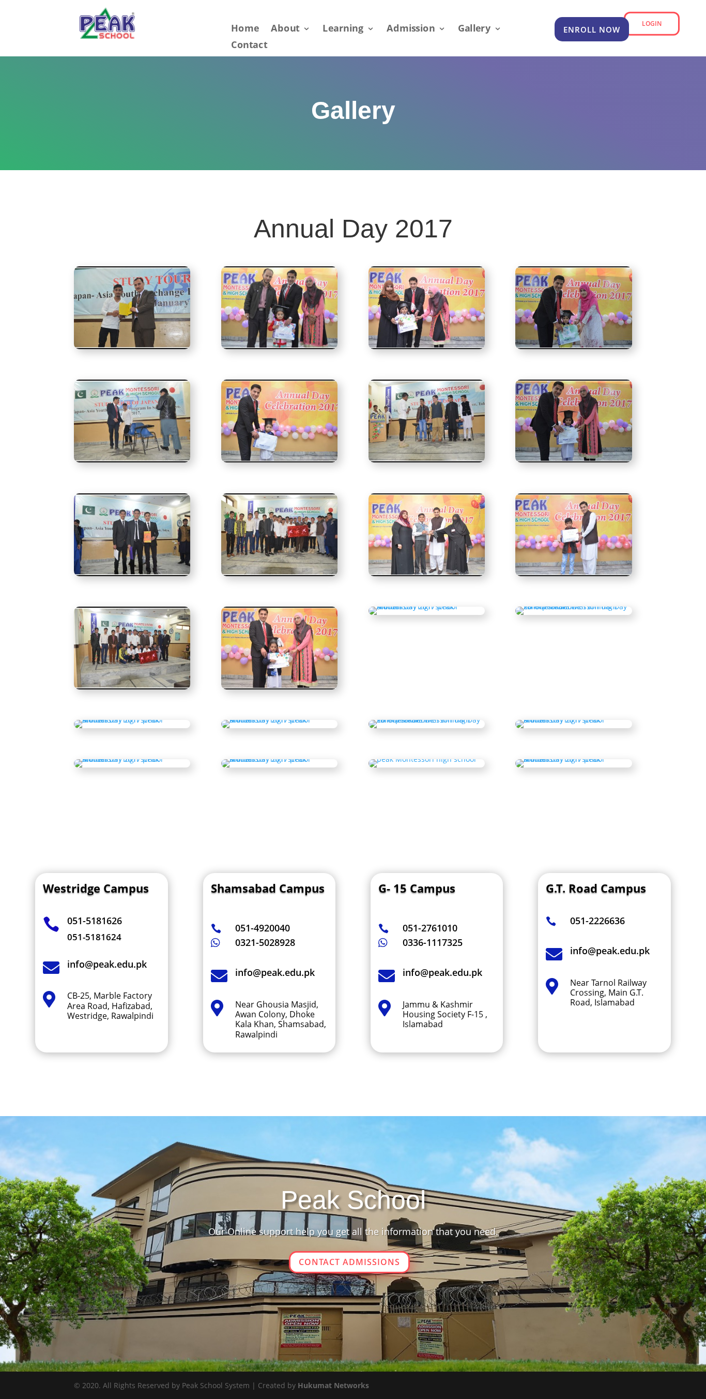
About (285, 29)
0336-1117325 (433, 942)
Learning (343, 29)
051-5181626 (94, 920)
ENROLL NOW (591, 29)
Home (245, 29)
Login (652, 23)
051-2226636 (597, 920)
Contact (249, 46)
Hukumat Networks (333, 1385)
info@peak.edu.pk (275, 972)
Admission (411, 29)
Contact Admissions (349, 1262)
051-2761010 (430, 928)
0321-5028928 (265, 942)
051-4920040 (262, 928)
